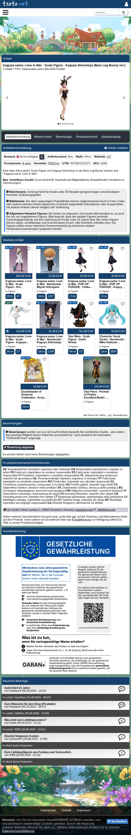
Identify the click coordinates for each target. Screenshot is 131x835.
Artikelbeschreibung (18, 136)
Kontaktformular (81, 519)
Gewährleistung (110, 136)
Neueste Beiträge (15, 681)
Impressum (84, 810)
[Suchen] (123, 12)
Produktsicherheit (86, 136)
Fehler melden (117, 148)
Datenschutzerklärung (18, 831)
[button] (5, 12)
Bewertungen (64, 136)
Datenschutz (48, 810)
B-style (27, 163)
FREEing (53, 163)
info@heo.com (106, 509)
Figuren (9, 68)
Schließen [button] (118, 821)
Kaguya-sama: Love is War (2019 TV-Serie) (43, 68)
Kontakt (66, 810)
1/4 (109, 156)
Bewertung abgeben (19, 447)
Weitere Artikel (43, 136)
